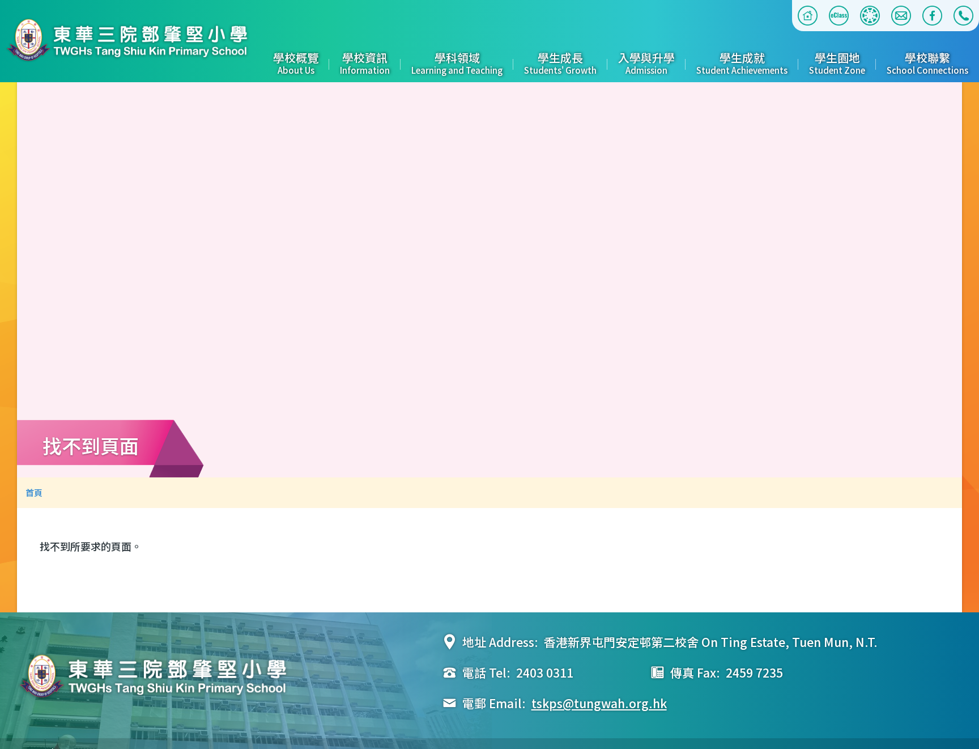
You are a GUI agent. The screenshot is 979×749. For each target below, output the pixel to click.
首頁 (33, 492)
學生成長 (560, 62)
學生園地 (837, 62)
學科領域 (457, 62)
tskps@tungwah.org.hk (599, 703)
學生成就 (742, 62)
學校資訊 (365, 62)
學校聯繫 (927, 62)
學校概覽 (295, 62)
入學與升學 (646, 62)
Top (970, 722)
